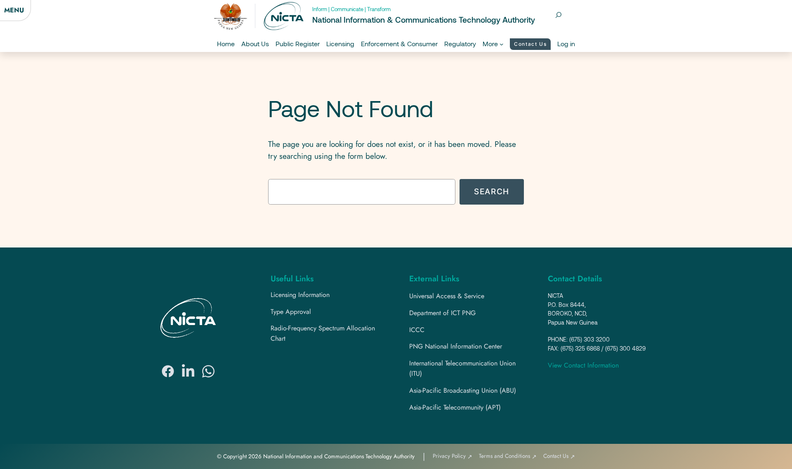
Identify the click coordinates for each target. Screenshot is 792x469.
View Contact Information (583, 365)
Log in (566, 43)
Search (491, 191)
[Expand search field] (558, 14)
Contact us (530, 44)
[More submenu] (502, 44)
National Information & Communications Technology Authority (423, 19)
